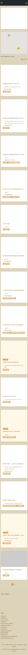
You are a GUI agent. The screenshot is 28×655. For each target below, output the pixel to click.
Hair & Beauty (6, 402)
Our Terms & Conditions (7, 623)
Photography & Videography (17, 332)
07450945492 (7, 296)
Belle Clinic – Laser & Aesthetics (13, 464)
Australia (20, 644)
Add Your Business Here (7, 638)
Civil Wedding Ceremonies (9, 437)
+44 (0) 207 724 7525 (9, 160)
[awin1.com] (14, 19)
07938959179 (7, 261)
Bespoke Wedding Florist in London (14, 154)
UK (3, 644)
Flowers (5, 162)
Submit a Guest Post (6, 630)
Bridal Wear (6, 127)
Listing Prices (4, 634)
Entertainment (6, 91)
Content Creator (7, 196)
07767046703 (7, 540)
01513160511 (7, 89)
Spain (24, 644)
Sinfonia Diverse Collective (11, 431)
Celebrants (5, 575)
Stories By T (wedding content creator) (15, 189)
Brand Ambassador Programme (9, 636)
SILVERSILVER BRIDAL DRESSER (13, 256)
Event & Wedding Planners (9, 298)
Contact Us (4, 618)
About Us (3, 616)
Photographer (15, 196)
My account (4, 629)
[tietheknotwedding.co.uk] (14, 73)
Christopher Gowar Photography (13, 325)
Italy (11, 644)
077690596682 (8, 194)
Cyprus (15, 644)
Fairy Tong (6, 223)
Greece (14, 646)
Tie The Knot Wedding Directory (14, 3)
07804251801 (7, 330)
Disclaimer (3, 621)
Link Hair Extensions (9, 396)
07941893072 (7, 125)
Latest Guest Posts (5, 625)
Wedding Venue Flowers (13, 162)
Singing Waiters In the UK (11, 83)
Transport (5, 369)
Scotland (6, 644)
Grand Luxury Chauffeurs (11, 362)
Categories (3, 627)
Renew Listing (4, 632)
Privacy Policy (4, 619)
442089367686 (8, 471)
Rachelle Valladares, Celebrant (12, 570)
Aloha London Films (9, 500)
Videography (20, 505)
